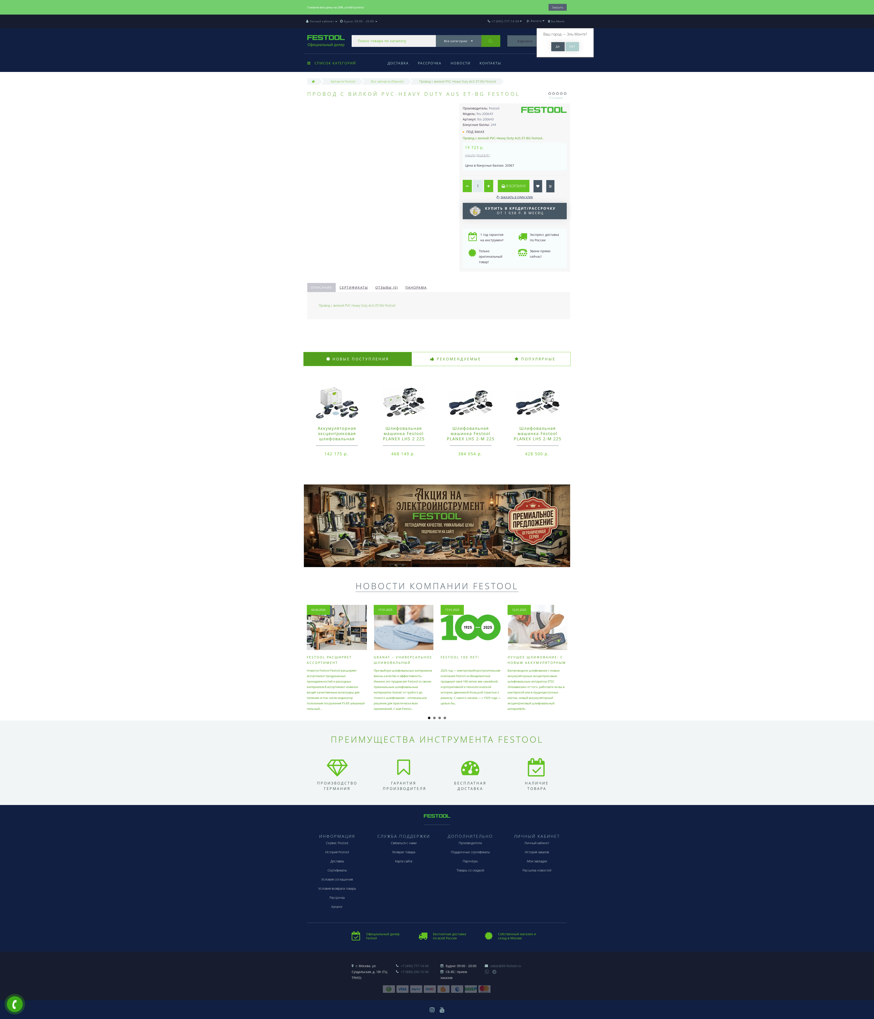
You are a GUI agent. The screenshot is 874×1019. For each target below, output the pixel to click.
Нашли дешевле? (477, 155)
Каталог (337, 906)
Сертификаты (354, 287)
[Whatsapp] (487, 971)
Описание (321, 287)
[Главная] (313, 81)
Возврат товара (403, 852)
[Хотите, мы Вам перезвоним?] (15, 1004)
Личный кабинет (536, 843)
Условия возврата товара (337, 888)
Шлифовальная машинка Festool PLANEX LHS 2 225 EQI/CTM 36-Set (404, 436)
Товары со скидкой (470, 870)
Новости (460, 63)
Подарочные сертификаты (470, 852)
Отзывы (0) (386, 287)
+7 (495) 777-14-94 (415, 966)
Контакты (490, 63)
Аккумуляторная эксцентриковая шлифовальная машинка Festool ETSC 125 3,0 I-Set (336, 438)
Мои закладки (537, 861)
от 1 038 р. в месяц (520, 210)
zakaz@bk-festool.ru (505, 966)
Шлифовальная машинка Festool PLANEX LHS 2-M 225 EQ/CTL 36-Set (471, 436)
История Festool (337, 852)
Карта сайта (403, 861)
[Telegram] (494, 972)
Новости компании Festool (437, 586)
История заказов (537, 852)
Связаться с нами (404, 843)
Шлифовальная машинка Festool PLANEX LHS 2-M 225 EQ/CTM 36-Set (537, 436)
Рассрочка (430, 63)
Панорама (416, 287)
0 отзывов (556, 98)
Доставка (398, 63)
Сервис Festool (337, 843)
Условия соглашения (337, 879)
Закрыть (557, 7)
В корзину (515, 186)
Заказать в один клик (517, 197)
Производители (470, 843)
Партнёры (470, 861)
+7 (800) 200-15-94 (415, 972)
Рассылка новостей (537, 870)
